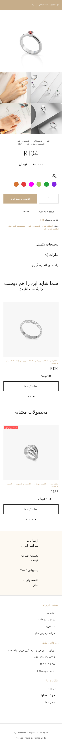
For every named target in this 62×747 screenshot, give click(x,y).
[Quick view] (54, 311)
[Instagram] (31, 714)
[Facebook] (41, 714)
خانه (48, 140)
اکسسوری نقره (23, 140)
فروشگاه (38, 140)
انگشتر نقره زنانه (51, 228)
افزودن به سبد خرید (20, 198)
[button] (33, 396)
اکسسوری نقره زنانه (35, 144)
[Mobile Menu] (6, 5)
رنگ (54, 175)
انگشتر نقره (47, 225)
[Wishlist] (54, 306)
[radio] (54, 184)
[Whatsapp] (21, 714)
